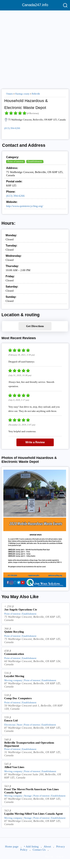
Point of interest (15, 161)
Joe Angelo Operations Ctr (20, 609)
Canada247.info (35, 5)
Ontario (9, 93)
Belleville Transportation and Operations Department (29, 744)
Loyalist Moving (14, 676)
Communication (14, 653)
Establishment (35, 161)
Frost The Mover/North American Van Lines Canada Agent (31, 791)
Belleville (36, 93)
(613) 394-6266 (12, 128)
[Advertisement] (35, 48)
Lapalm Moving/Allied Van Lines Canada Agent (33, 813)
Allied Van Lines (14, 767)
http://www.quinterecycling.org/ (24, 206)
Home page (11, 846)
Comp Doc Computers (18, 698)
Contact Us (39, 849)
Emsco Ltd (11, 720)
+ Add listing (31, 846)
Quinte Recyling (14, 631)
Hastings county (22, 93)
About (47, 846)
